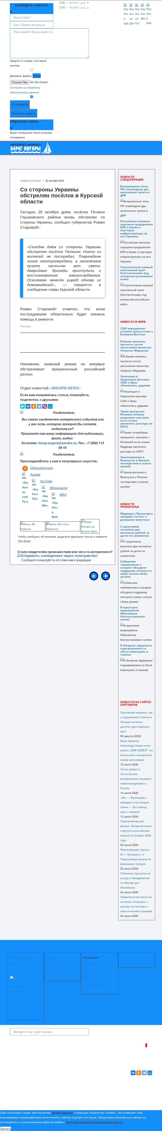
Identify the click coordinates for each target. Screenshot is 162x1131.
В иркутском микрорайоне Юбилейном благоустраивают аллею (132, 613)
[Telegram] (39, 406)
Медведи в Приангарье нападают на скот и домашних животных (136, 516)
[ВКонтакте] (28, 406)
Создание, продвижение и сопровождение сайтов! (135, 1102)
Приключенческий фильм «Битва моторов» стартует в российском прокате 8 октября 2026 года (136, 830)
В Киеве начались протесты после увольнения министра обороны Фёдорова (135, 345)
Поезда (88, 971)
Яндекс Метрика (62, 1112)
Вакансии (52, 971)
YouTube (46, 481)
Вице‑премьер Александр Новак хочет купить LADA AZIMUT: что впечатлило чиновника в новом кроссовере (136, 750)
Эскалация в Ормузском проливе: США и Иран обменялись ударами (135, 380)
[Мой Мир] (50, 406)
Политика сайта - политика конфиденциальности (39, 1092)
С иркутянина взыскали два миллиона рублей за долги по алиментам (134, 530)
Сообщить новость (23, 113)
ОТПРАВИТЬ (19, 104)
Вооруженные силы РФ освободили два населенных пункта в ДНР (135, 190)
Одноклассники (41, 467)
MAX (63, 494)
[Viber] (44, 406)
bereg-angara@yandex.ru (57, 443)
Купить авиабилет (94, 984)
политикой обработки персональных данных (94, 1122)
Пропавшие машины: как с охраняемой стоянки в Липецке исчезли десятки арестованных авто (136, 721)
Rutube (35, 474)
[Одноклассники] (33, 406)
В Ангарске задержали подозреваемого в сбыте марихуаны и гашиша (136, 649)
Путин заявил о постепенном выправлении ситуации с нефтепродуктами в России (136, 778)
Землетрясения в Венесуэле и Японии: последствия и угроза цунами (135, 461)
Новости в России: (31, 180)
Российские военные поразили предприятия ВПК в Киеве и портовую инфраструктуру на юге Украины (136, 228)
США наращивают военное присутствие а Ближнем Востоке (136, 331)
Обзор (37, 76)
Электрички (90, 964)
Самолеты (90, 977)
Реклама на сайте (20, 957)
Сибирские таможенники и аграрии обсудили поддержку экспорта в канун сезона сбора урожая (136, 568)
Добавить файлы (21, 76)
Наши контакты (56, 964)
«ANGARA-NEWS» (65, 387)
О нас (50, 957)
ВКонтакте (59, 488)
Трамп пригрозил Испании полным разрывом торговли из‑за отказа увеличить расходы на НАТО (136, 418)
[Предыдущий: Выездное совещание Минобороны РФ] (93, 576)
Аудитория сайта (20, 964)
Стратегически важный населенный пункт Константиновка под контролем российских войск (136, 273)
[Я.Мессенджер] (22, 406)
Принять (5, 1129)
